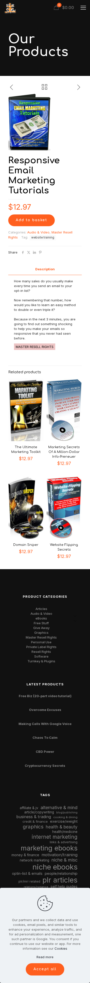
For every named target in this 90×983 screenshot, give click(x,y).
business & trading (33, 816)
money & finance (25, 855)
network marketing (34, 860)
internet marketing (55, 837)
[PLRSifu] (10, 7)
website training (42, 237)
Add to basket (31, 220)
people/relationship (61, 873)
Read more (45, 957)
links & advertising (64, 842)
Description (45, 269)
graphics (33, 826)
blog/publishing (67, 812)
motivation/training (60, 854)
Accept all (45, 969)
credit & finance (35, 821)
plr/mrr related (29, 881)
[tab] (45, 269)
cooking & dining (65, 817)
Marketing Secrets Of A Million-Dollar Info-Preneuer (64, 451)
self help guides (64, 886)
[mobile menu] (83, 7)
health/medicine (65, 832)
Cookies (60, 948)
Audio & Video (38, 232)
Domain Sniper (25, 545)
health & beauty (62, 826)
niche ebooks (55, 867)
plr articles (60, 880)
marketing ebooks (49, 848)
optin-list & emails (27, 873)
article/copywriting (39, 812)
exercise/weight (64, 821)
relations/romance (36, 887)
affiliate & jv (29, 808)
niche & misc (65, 860)
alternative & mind (59, 807)
